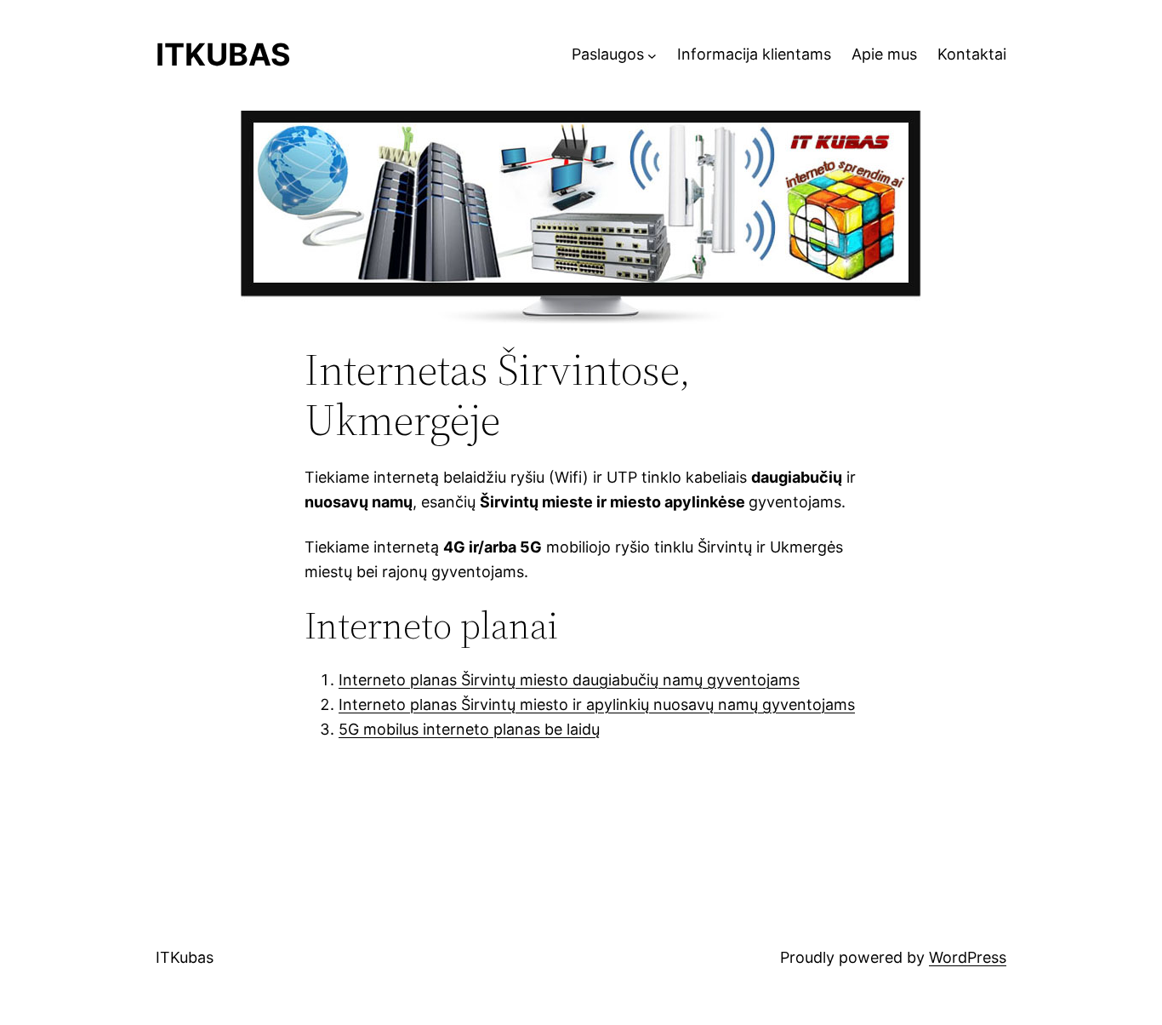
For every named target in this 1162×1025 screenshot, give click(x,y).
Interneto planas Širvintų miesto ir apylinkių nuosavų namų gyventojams (597, 704)
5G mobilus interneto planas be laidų (469, 729)
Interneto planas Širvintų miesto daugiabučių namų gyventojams (569, 680)
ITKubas (223, 54)
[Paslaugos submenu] (652, 55)
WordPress (967, 957)
